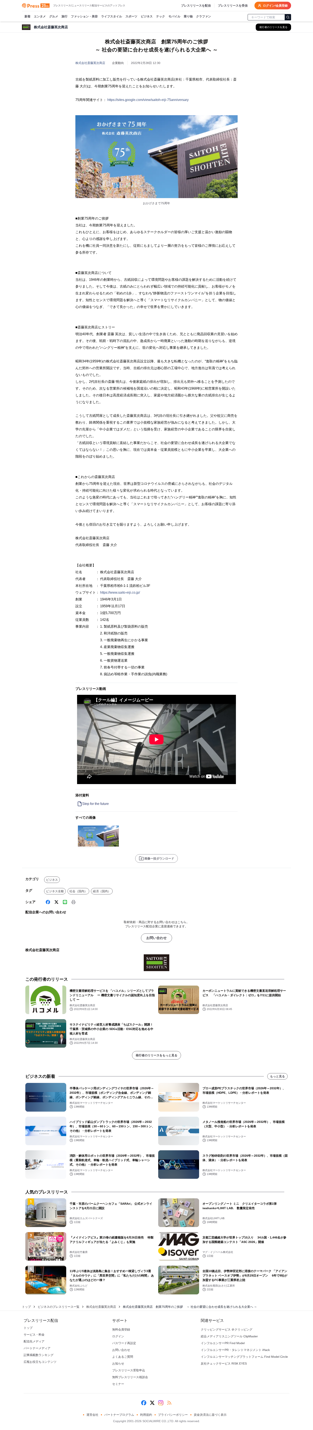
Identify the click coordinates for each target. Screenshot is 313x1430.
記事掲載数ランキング (38, 1355)
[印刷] (73, 902)
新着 (27, 16)
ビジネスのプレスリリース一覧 (58, 1306)
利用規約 (146, 1414)
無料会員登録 (121, 1329)
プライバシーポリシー (173, 1414)
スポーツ (131, 16)
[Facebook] (48, 902)
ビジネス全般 (55, 891)
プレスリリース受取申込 (128, 1370)
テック (160, 16)
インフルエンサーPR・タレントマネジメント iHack (235, 1350)
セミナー (118, 1384)
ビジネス (147, 16)
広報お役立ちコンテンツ (40, 1361)
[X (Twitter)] (56, 902)
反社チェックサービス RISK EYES (224, 1363)
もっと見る (277, 1076)
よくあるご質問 (122, 1356)
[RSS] (169, 1402)
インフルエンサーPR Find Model (223, 1343)
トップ (26, 1306)
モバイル (174, 16)
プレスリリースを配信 (196, 5)
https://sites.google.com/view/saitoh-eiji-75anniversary (148, 100)
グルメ (53, 16)
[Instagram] (160, 1402)
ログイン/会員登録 (275, 5)
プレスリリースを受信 (233, 5)
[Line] (65, 902)
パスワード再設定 (124, 1343)
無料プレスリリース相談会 (130, 1377)
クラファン (203, 16)
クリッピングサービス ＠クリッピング (226, 1329)
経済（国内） (102, 891)
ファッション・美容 (84, 16)
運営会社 (92, 1414)
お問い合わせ (156, 938)
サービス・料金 (34, 1334)
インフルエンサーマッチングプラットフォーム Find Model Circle (244, 1356)
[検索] (288, 17)
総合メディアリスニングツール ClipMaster (229, 1336)
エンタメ (40, 16)
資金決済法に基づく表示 (210, 1414)
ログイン (118, 1336)
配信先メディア (34, 1341)
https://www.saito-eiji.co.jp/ (120, 592)
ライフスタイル (111, 16)
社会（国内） (78, 891)
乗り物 (188, 16)
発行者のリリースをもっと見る (156, 1055)
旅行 (64, 16)
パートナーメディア (37, 1348)
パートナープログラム (119, 1414)
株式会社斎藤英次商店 (90, 63)
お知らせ (118, 1363)
